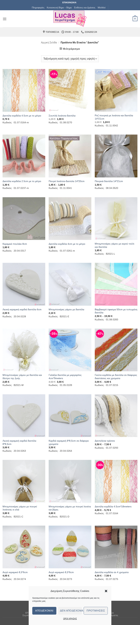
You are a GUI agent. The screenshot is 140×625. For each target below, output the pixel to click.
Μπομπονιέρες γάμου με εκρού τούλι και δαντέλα (114, 245)
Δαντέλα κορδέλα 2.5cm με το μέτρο (22, 181)
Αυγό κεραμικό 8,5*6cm (15, 572)
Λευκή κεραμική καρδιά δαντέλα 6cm (22, 309)
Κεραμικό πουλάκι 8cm (15, 243)
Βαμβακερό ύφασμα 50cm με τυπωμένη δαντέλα (116, 311)
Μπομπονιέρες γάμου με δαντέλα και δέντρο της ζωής (22, 377)
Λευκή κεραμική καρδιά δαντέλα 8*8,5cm (19, 442)
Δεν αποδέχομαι (71, 610)
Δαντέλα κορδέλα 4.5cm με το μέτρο (22, 115)
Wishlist (102, 7)
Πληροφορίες (38, 7)
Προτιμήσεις (96, 610)
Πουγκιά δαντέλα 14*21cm (109, 181)
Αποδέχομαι (44, 610)
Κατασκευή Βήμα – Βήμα (59, 7)
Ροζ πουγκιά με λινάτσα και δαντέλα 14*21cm (114, 117)
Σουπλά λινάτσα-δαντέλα (62, 115)
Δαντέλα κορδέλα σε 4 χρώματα (112, 572)
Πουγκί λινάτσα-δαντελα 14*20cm (67, 181)
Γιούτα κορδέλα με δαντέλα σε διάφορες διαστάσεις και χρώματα (116, 377)
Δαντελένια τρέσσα (105, 440)
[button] (106, 591)
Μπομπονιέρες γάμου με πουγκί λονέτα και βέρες (70, 508)
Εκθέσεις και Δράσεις (84, 7)
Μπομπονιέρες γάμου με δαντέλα (66, 309)
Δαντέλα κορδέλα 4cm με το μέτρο (67, 243)
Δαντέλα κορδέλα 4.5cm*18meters (113, 506)
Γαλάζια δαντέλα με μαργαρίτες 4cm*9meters (65, 377)
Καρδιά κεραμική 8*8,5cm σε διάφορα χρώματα (69, 442)
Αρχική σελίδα (49, 42)
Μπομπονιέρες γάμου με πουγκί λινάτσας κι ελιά (20, 508)
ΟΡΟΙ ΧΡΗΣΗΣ (70, 618)
